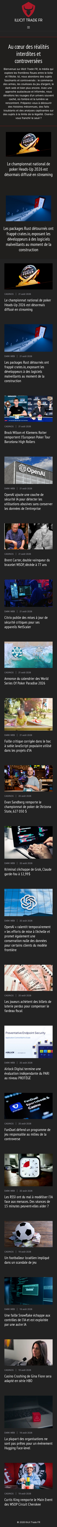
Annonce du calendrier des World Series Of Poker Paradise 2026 (26, 680)
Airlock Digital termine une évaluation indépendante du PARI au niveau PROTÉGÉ (26, 1073)
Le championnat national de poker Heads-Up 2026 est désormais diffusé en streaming (28, 169)
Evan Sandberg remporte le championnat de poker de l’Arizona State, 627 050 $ (27, 807)
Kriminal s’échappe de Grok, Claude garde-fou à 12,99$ (27, 871)
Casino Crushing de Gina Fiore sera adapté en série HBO (27, 1378)
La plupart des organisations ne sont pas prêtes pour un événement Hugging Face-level (28, 1443)
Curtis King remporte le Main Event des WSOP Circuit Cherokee (28, 1502)
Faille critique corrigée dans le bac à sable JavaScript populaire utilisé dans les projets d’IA (27, 746)
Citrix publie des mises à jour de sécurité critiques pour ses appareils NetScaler (26, 622)
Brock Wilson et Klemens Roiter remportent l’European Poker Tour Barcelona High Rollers (27, 437)
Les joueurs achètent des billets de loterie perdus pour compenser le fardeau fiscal (27, 1006)
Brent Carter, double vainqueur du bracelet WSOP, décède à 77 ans (27, 562)
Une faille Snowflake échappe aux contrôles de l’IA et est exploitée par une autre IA (27, 1320)
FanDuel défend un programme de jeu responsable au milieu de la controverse (27, 1134)
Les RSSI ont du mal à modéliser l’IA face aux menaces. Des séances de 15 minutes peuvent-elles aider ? (28, 1201)
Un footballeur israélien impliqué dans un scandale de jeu (26, 1260)
